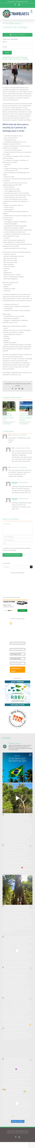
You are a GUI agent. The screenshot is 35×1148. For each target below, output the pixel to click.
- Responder (24, 435)
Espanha (5, 59)
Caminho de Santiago (21, 57)
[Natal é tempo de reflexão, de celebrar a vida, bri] (17, 1042)
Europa (10, 59)
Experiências (16, 59)
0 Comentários (7, 423)
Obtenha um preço (16, 669)
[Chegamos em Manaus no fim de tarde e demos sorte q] (17, 920)
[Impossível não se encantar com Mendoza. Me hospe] (17, 1073)
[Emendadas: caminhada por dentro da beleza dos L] (17, 1104)
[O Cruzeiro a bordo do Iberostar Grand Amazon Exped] (17, 798)
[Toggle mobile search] (31, 12)
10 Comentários (23, 423)
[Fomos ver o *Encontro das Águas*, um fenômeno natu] (17, 859)
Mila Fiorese (15, 482)
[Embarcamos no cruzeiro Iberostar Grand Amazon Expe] (17, 829)
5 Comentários (25, 59)
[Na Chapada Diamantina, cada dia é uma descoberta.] (17, 981)
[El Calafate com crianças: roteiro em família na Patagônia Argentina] (25, 406)
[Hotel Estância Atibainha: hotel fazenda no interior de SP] (9, 406)
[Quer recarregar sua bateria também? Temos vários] (17, 951)
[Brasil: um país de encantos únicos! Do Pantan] (17, 768)
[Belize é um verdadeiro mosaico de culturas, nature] (17, 1012)
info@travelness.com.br (22, 1)
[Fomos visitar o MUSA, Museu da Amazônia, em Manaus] (17, 890)
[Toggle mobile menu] (31, 10)
